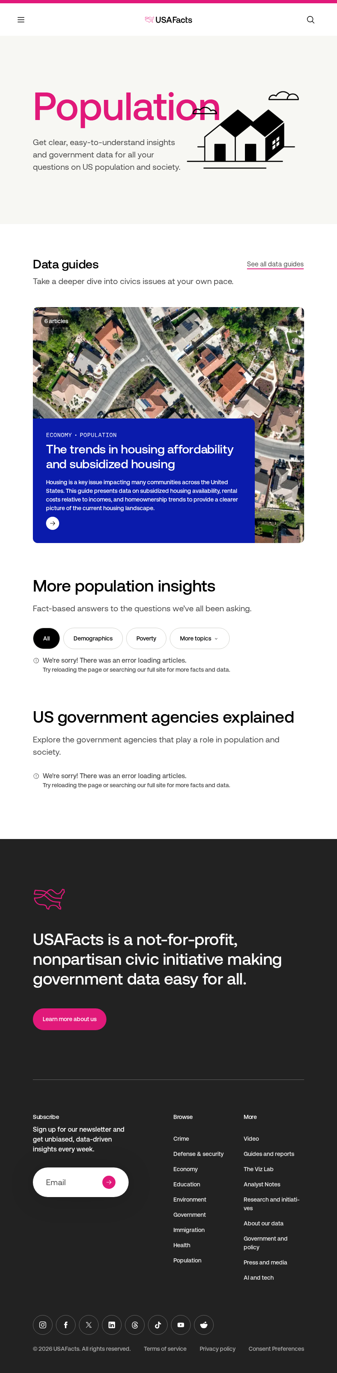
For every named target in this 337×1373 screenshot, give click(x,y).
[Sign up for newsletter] (108, 1182)
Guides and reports (269, 1154)
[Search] (311, 20)
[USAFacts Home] (168, 19)
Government (189, 1214)
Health (181, 1245)
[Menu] (21, 25)
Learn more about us (70, 1019)
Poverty (146, 638)
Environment (189, 1199)
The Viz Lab (259, 1169)
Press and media (265, 1262)
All (46, 638)
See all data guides (275, 264)
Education (186, 1184)
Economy (185, 1169)
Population (187, 1260)
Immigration (189, 1230)
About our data (264, 1223)
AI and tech (259, 1277)
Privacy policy (217, 1348)
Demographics (93, 638)
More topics (195, 638)
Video (251, 1138)
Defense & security (198, 1154)
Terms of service (165, 1348)
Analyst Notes (262, 1184)
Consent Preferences (276, 1348)
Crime (181, 1138)
